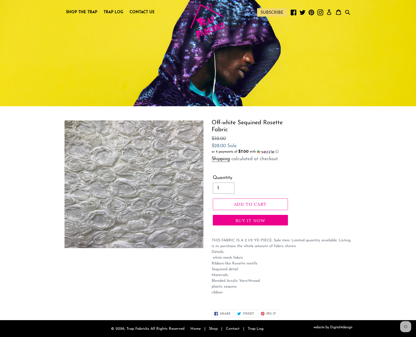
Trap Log (256, 329)
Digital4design (341, 327)
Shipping (221, 159)
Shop (213, 329)
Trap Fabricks (137, 329)
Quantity (222, 177)
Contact (233, 329)
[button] (250, 152)
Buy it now (250, 220)
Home (195, 329)
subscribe (272, 13)
